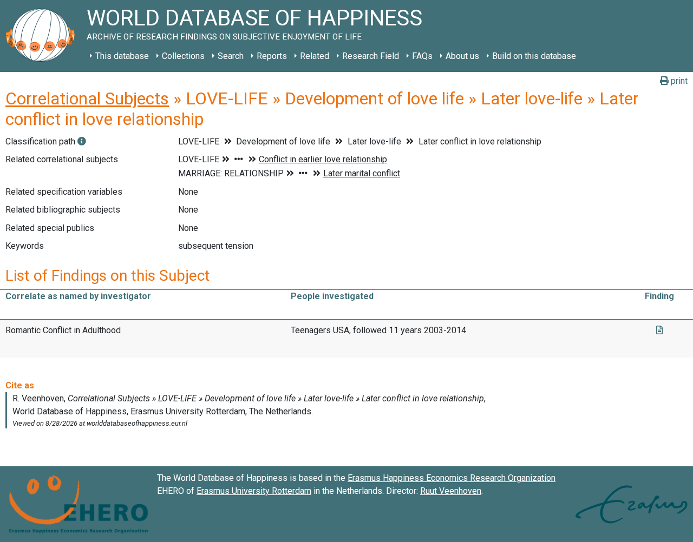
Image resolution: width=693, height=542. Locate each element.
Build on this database (534, 56)
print (678, 81)
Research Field (370, 56)
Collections (183, 56)
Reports (272, 56)
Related (314, 56)
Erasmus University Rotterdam (254, 491)
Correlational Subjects (87, 98)
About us (462, 56)
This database (122, 56)
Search (231, 56)
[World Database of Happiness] (43, 36)
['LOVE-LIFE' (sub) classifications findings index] (81, 141)
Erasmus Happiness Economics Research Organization (451, 478)
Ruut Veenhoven (450, 491)
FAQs (422, 56)
